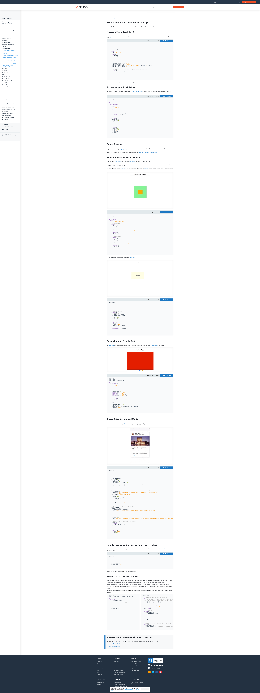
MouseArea (134, 36)
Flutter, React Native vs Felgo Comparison (137, 683)
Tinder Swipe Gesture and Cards (10, 59)
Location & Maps (5, 84)
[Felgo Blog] (149, 672)
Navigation (4, 40)
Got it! (145, 689)
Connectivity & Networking (8, 103)
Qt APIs (8, 130)
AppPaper (166, 423)
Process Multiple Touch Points (9, 52)
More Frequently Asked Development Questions (8, 66)
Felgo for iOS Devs (135, 670)
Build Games (7, 125)
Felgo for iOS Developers (7, 34)
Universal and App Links (7, 113)
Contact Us (167, 7)
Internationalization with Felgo (8, 109)
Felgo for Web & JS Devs (136, 665)
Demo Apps (6, 119)
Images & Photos (5, 72)
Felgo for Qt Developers (7, 36)
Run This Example (167, 40)
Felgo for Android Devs (136, 668)
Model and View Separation (8, 44)
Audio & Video (5, 82)
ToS (98, 670)
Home (5, 15)
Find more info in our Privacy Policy (125, 690)
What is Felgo (100, 663)
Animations (4, 70)
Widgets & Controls (6, 42)
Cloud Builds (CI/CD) (118, 670)
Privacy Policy (100, 668)
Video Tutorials (8, 139)
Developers (158, 7)
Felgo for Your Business (249, 2)
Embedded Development (119, 684)
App (109, 102)
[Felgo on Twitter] (153, 672)
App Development (118, 682)
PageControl (154, 345)
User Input (4, 68)
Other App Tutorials (6, 115)
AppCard (126, 423)
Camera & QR (5, 86)
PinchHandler (147, 152)
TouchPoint (115, 113)
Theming (4, 46)
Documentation (100, 682)
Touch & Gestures (6, 48)
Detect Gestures (6, 53)
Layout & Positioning (6, 38)
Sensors (4, 88)
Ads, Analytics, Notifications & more (9, 99)
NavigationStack (113, 49)
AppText (113, 54)
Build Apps (7, 22)
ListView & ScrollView (6, 76)
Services (139, 7)
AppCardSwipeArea (111, 424)
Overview (4, 26)
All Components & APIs (9, 117)
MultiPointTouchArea (137, 91)
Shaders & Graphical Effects (8, 105)
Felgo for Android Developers (8, 32)
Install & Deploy (8, 18)
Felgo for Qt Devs (134, 663)
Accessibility (5, 111)
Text (145, 616)
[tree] (10, 77)
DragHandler (154, 152)
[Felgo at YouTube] (160, 672)
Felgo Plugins (10, 135)
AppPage (112, 51)
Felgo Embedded (117, 663)
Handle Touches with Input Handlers (10, 55)
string (149, 607)
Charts (3, 95)
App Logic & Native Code (7, 91)
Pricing (152, 7)
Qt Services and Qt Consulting (120, 686)
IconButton (114, 523)
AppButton (114, 70)
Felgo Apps (116, 661)
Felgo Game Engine (118, 665)
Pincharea (123, 149)
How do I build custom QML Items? (10, 63)
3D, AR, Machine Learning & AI (8, 107)
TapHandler (140, 152)
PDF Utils (4, 74)
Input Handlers (132, 161)
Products (132, 7)
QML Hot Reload (117, 668)
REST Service (5, 101)
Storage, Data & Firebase (7, 78)
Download (99, 661)
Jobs (98, 672)
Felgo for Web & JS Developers (8, 30)
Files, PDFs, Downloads (7, 80)
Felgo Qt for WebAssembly (119, 672)
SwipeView (111, 345)
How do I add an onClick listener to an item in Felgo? (10, 61)
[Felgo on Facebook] (156, 672)
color (149, 606)
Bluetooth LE (5, 93)
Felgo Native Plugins (118, 674)
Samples (99, 684)
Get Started (4, 28)
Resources (145, 7)
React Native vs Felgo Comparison (138, 686)
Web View (4, 97)
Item (144, 598)
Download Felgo (178, 7)
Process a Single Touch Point (9, 50)
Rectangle (114, 118)
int (115, 603)
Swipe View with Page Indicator (9, 57)
